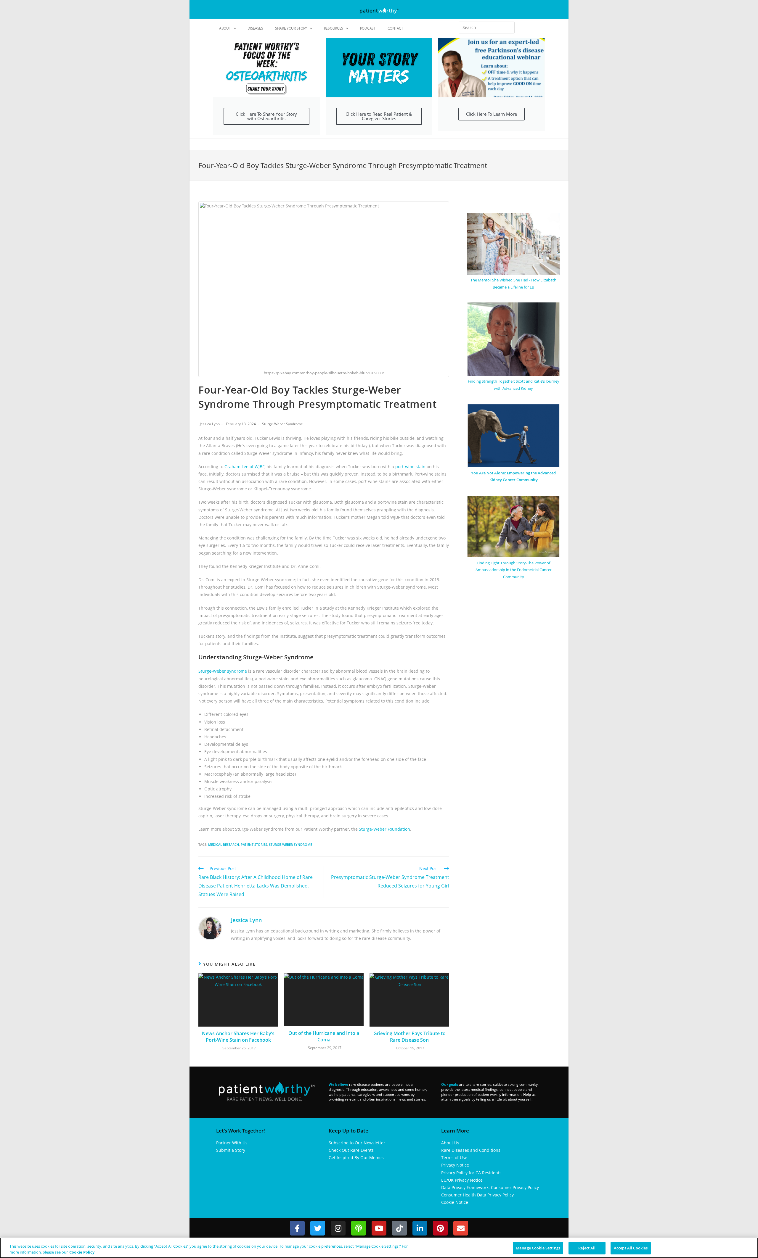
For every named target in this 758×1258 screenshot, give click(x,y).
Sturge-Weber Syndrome (282, 423)
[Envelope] (460, 1228)
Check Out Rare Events (351, 1150)
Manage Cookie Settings (538, 1248)
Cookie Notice (454, 1202)
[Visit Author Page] (210, 928)
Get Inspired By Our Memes (356, 1157)
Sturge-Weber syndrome (222, 671)
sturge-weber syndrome (290, 844)
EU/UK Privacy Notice (462, 1180)
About (225, 28)
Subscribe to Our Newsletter (357, 1143)
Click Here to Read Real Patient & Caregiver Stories (379, 116)
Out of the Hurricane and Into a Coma (323, 1036)
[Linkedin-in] (419, 1228)
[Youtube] (379, 1228)
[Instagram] (338, 1228)
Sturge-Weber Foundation (384, 829)
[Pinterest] (440, 1228)
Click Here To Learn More (491, 114)
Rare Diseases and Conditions (470, 1150)
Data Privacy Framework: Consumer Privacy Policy (490, 1187)
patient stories (254, 844)
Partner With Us (232, 1143)
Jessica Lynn (210, 423)
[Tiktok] (399, 1228)
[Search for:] (487, 27)
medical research (223, 844)
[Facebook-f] (297, 1228)
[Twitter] (317, 1228)
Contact (395, 28)
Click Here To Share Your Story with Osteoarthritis (266, 116)
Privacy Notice (455, 1165)
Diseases (255, 28)
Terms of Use (454, 1157)
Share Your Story (291, 28)
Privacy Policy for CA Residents (471, 1172)
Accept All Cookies (631, 1248)
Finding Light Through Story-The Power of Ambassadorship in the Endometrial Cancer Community (514, 569)
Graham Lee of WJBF (244, 466)
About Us (450, 1143)
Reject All (586, 1248)
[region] (379, 1248)
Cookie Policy (81, 1251)
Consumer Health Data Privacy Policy (477, 1195)
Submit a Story (230, 1150)
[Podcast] (358, 1228)
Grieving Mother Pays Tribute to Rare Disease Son (409, 1036)
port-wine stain (410, 466)
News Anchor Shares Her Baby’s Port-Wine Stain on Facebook (238, 1036)
